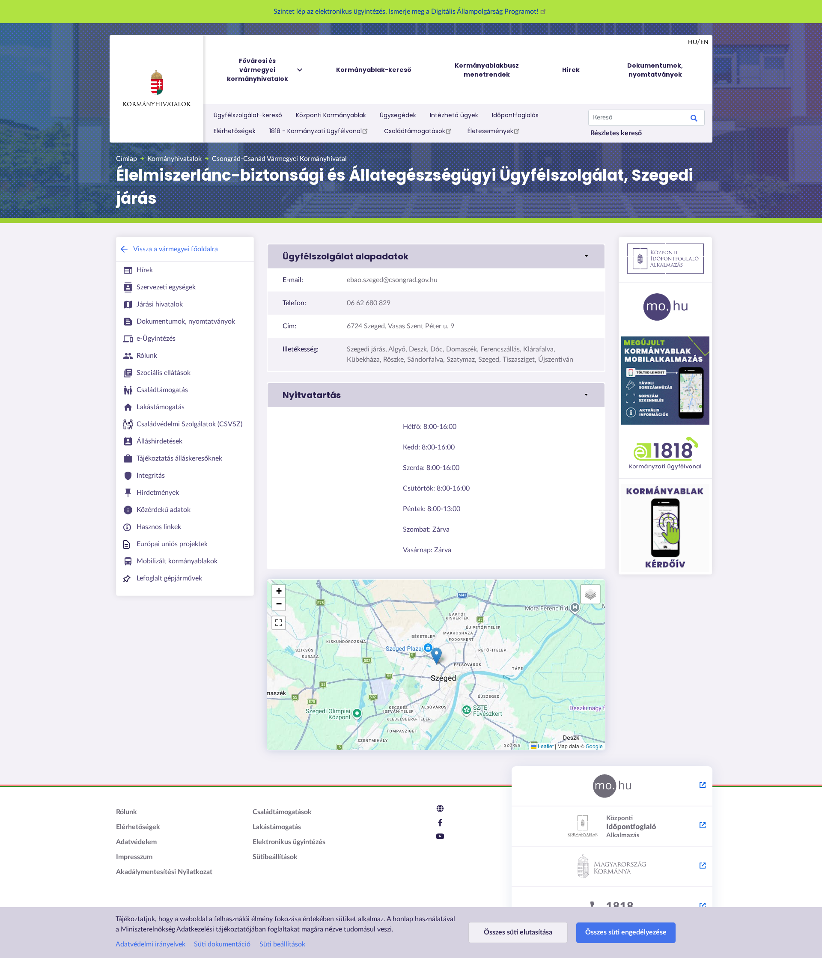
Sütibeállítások (275, 857)
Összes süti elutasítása (518, 932)
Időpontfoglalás (515, 115)
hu (692, 42)
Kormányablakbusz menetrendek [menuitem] (487, 70)
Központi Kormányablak (331, 115)
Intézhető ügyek (454, 115)
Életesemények (490, 131)
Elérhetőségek (235, 131)
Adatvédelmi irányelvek (150, 944)
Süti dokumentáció (222, 944)
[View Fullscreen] (278, 622)
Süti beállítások (282, 944)
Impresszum (134, 857)
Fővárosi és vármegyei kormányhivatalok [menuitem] (257, 70)
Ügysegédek (398, 115)
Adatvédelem (136, 842)
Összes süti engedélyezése (626, 932)
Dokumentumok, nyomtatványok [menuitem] (655, 70)
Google (594, 746)
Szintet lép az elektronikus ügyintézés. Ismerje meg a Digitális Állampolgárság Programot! (407, 11)
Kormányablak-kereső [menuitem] (373, 69)
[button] (436, 256)
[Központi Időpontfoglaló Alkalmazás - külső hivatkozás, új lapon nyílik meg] (612, 826)
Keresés (694, 119)
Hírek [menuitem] (571, 69)
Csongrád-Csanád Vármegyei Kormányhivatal (279, 158)
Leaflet (545, 746)
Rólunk (126, 812)
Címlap (126, 158)
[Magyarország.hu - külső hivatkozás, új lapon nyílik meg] (612, 786)
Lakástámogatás (277, 827)
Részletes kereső (616, 133)
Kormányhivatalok (156, 104)
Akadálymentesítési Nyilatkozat (164, 872)
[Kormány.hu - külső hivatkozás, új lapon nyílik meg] (612, 867)
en (704, 42)
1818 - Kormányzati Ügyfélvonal (315, 131)
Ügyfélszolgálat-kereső (248, 115)
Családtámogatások (414, 131)
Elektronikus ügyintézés (289, 842)
